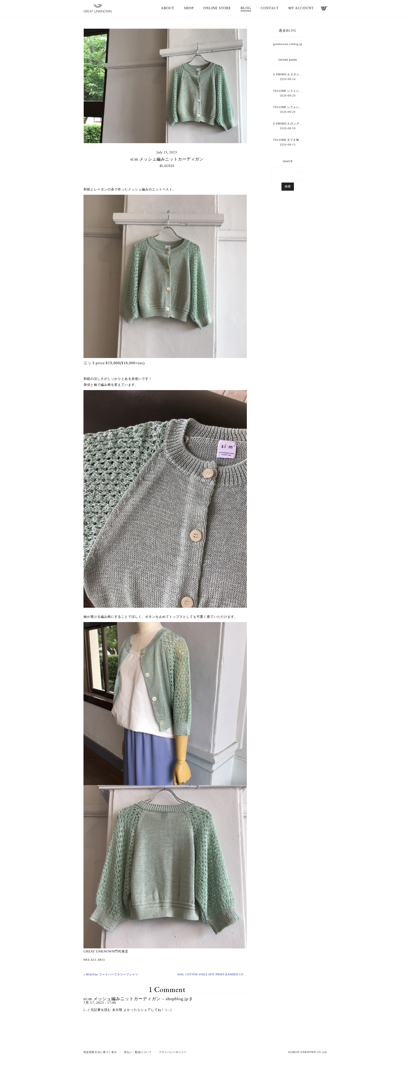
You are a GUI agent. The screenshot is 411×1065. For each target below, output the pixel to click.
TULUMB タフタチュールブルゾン (287, 139)
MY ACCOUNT (301, 8)
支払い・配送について (138, 1052)
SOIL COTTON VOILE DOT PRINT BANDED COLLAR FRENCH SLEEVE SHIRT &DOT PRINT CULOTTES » (212, 974)
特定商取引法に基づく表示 (100, 1052)
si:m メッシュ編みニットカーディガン (167, 159)
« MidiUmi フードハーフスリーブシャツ (110, 974)
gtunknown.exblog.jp (287, 44)
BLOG (246, 8)
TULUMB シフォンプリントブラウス (287, 107)
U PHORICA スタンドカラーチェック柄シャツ (287, 74)
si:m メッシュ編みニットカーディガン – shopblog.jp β (137, 998)
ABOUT (167, 8)
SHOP (189, 8)
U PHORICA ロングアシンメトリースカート (287, 123)
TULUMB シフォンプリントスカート (287, 90)
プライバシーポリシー (173, 1052)
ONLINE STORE (217, 8)
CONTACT (270, 8)
